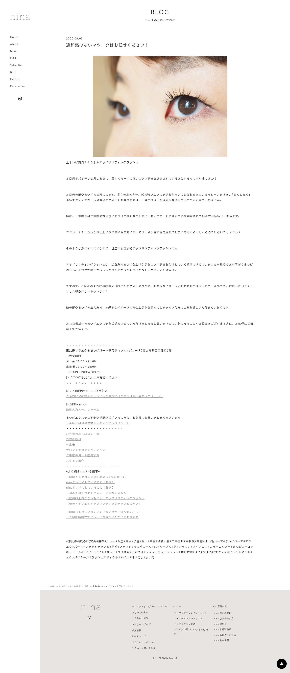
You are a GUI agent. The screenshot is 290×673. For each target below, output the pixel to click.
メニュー (176, 606)
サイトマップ (139, 636)
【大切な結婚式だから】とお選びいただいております (102, 517)
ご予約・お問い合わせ (143, 648)
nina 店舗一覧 (219, 606)
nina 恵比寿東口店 (224, 618)
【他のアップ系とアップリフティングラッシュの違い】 (103, 504)
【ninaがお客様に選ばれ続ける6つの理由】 (96, 477)
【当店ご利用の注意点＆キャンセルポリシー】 (98, 423)
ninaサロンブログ (141, 624)
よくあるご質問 (140, 618)
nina (157, 658)
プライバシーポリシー (143, 642)
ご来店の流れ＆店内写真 (82, 455)
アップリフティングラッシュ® (190, 613)
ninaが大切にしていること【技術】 (90, 482)
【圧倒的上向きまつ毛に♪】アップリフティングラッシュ (105, 498)
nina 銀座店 (220, 624)
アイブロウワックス (184, 624)
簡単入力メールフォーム (82, 409)
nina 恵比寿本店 (222, 613)
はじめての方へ (140, 612)
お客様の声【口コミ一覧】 (84, 434)
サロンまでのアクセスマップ (85, 450)
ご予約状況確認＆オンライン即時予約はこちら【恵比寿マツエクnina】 (114, 396)
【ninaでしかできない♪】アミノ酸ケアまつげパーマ (102, 512)
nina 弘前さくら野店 (225, 635)
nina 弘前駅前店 (222, 629)
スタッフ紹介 (75, 461)
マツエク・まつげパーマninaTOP (149, 606)
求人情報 (136, 630)
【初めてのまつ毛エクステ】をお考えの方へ (96, 493)
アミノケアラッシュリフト (188, 618)
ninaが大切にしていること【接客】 (90, 487)
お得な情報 (73, 439)
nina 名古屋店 (221, 640)
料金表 (70, 444)
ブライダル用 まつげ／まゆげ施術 (191, 631)
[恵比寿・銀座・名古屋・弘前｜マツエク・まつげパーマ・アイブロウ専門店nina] (20, 18)
